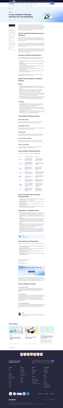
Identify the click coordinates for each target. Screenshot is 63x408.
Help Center (45, 376)
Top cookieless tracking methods (12, 39)
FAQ (9, 371)
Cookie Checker (34, 382)
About (33, 374)
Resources (30, 3)
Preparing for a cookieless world (12, 46)
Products (17, 3)
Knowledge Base (34, 370)
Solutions (22, 3)
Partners (35, 3)
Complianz (21, 382)
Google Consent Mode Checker (36, 383)
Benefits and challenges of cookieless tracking (12, 36)
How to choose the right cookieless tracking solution (12, 43)
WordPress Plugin (11, 378)
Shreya (10, 19)
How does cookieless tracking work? (12, 34)
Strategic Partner (46, 371)
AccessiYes (33, 378)
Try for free (52, 3)
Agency (10, 387)
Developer (10, 384)
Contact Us (45, 378)
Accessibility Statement (47, 387)
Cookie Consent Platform (12, 376)
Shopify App (10, 375)
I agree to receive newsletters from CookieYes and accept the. (43, 362)
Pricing (26, 3)
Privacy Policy (51, 362)
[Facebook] (48, 399)
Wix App (10, 379)
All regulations (22, 375)
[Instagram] (46, 399)
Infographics (33, 371)
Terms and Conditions (46, 384)
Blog (9, 6)
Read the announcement (49, 1)
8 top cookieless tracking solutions (12, 41)
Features (10, 370)
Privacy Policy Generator (35, 379)
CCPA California (22, 370)
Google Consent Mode (23, 374)
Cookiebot (21, 379)
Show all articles (12, 347)
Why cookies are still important (11, 48)
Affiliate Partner (46, 370)
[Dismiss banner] (62, 1)
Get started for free (31, 271)
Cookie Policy (45, 383)
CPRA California (22, 371)
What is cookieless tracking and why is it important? (12, 32)
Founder (10, 383)
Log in (48, 3)
